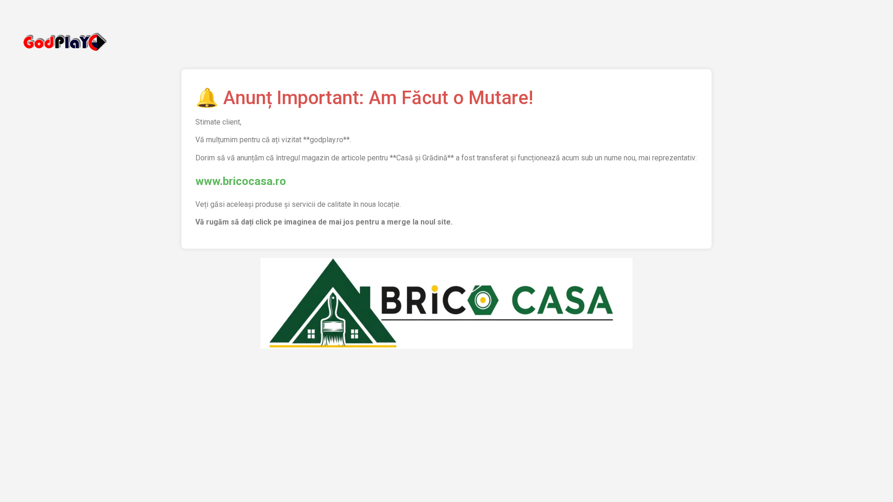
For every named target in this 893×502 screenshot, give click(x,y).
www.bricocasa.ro (240, 181)
